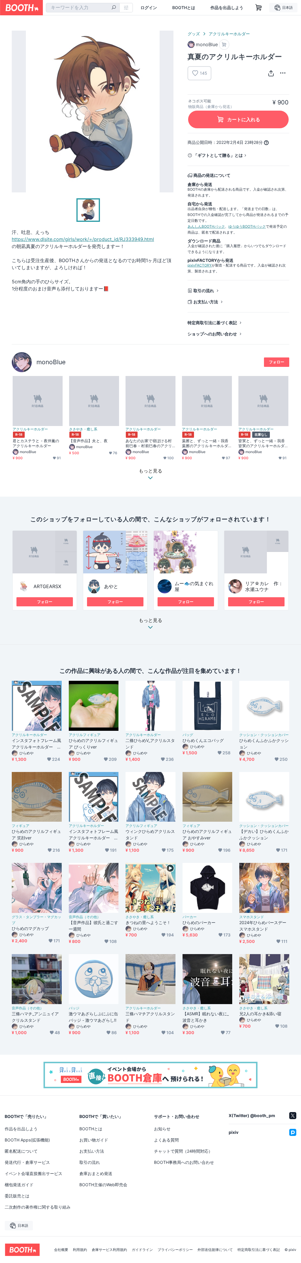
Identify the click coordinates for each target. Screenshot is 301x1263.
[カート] (224, 44)
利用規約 (80, 1250)
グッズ (194, 33)
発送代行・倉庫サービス (27, 1162)
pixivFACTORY (200, 265)
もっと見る (150, 620)
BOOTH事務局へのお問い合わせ (184, 1162)
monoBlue (51, 362)
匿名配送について (21, 1151)
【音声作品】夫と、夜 (88, 440)
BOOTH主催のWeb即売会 (103, 1184)
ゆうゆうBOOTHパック (247, 226)
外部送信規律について (215, 1250)
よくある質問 (166, 1139)
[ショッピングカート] (258, 7)
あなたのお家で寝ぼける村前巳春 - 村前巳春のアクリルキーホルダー (149, 443)
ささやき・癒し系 (83, 429)
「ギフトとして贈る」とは (218, 155)
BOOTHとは (183, 8)
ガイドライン (142, 1250)
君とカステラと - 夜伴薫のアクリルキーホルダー (36, 443)
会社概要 (61, 1250)
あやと (111, 586)
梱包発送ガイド (19, 1184)
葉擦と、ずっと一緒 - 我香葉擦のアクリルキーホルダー (205, 443)
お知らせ (162, 1128)
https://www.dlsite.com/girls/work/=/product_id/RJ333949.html (83, 239)
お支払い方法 (205, 301)
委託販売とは (17, 1195)
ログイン (149, 8)
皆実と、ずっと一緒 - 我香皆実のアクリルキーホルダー (261, 443)
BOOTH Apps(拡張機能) (27, 1139)
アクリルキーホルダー (229, 33)
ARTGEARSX (47, 586)
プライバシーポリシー (175, 1250)
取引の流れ (203, 290)
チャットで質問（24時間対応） (183, 1151)
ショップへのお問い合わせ (212, 333)
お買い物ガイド (93, 1139)
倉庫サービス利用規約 (109, 1250)
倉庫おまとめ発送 (95, 1173)
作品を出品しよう (226, 8)
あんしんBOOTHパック (206, 226)
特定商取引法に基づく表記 (212, 322)
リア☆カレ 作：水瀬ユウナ (264, 586)
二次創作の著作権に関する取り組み (38, 1206)
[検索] (113, 8)
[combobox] (83, 7)
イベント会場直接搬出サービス (33, 1173)
